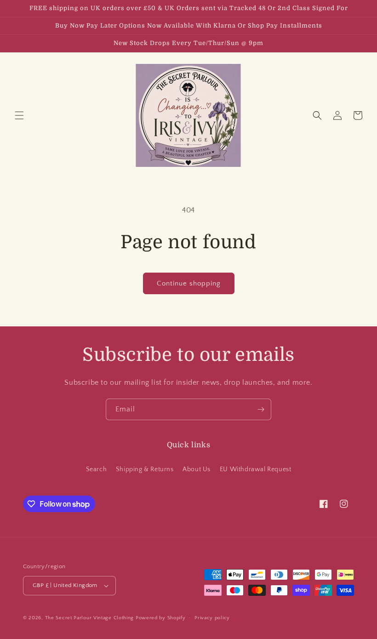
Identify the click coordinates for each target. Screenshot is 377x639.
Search (96, 469)
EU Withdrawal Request (255, 469)
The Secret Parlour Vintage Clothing (90, 618)
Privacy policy (212, 618)
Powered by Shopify (161, 618)
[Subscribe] (261, 409)
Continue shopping (189, 283)
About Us (197, 469)
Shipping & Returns (145, 469)
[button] (19, 115)
